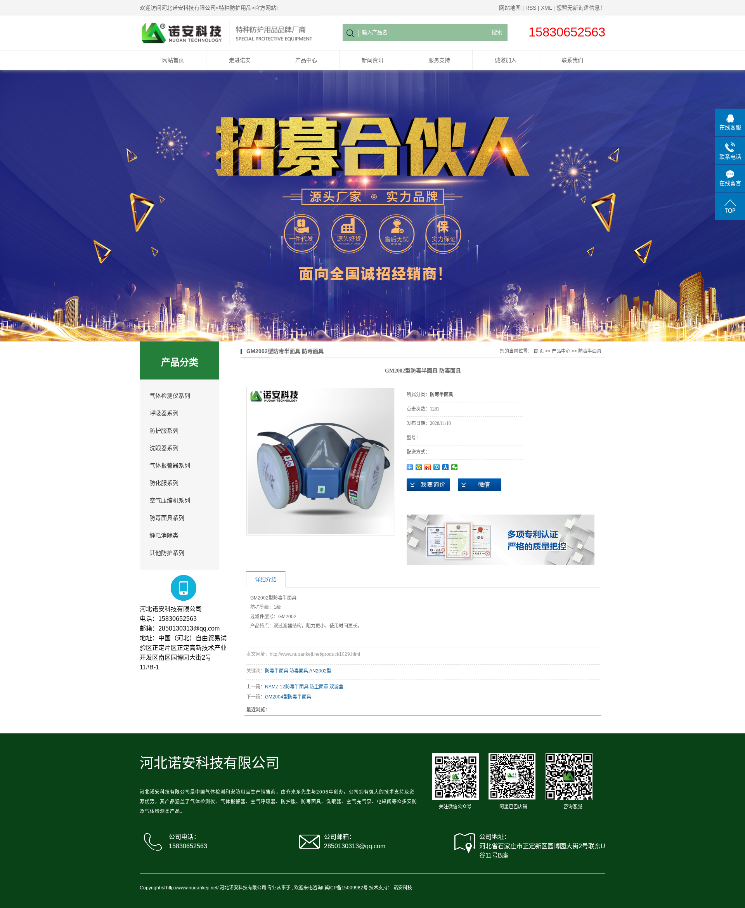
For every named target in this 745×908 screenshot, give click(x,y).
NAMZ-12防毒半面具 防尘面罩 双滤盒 (304, 687)
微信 (479, 484)
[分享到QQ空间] (419, 467)
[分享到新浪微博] (427, 467)
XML (546, 8)
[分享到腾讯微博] (436, 467)
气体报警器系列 (169, 466)
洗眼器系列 (163, 448)
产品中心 (306, 60)
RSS (530, 8)
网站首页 (173, 60)
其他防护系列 (166, 553)
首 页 (539, 351)
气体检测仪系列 (169, 396)
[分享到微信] (454, 467)
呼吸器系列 (163, 413)
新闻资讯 (372, 60)
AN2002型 (320, 671)
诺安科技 (402, 888)
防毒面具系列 (166, 518)
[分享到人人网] (445, 467)
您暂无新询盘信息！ (580, 8)
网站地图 (510, 8)
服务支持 (439, 60)
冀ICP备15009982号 (346, 888)
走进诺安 (240, 60)
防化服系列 (163, 483)
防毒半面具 (589, 351)
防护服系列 (163, 431)
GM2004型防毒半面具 (288, 697)
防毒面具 (298, 671)
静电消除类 (163, 535)
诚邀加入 (505, 60)
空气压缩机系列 (169, 500)
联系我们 (572, 60)
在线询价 (428, 484)
